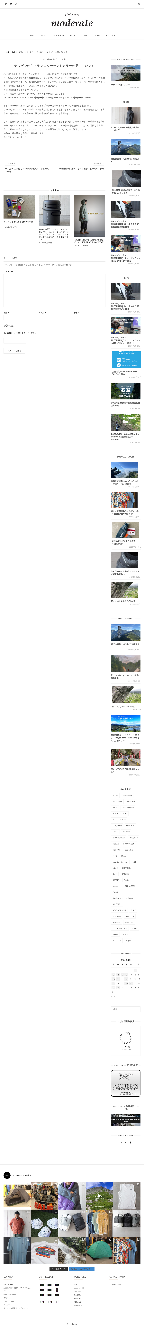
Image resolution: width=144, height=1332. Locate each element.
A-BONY (77, 1298)
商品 (64, 59)
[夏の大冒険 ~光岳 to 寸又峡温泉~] (125, 147)
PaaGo (126, 880)
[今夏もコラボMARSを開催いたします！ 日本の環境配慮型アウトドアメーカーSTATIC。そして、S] (72, 1250)
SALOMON (117, 904)
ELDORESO (117, 826)
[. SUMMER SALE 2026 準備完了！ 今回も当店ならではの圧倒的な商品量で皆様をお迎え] (44, 1196)
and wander (127, 796)
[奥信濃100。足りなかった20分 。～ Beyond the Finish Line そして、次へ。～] (125, 723)
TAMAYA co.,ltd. (115, 1284)
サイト (76, 313)
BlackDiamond (128, 808)
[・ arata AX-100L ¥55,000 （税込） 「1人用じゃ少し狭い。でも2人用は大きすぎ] (17, 1196)
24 (113, 988)
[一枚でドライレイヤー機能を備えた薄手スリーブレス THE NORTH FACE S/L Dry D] (126, 1196)
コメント (8, 271)
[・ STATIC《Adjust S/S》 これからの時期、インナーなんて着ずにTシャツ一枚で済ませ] (17, 1250)
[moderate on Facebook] (16, 4)
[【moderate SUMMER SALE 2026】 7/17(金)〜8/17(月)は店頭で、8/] (99, 1196)
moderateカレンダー (120, 84)
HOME (32, 35)
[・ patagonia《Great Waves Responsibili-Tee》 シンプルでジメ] (44, 1250)
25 (118, 988)
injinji (115, 856)
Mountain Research (120, 862)
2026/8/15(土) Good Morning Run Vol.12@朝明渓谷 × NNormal (125, 437)
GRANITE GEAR (119, 838)
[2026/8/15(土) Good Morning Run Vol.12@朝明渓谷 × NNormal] (125, 422)
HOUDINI (116, 850)
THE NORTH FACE (120, 928)
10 (113, 979)
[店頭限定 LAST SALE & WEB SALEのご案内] (126, 359)
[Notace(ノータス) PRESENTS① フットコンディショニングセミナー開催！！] (125, 243)
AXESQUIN (131, 802)
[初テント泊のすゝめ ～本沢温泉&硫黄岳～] (125, 663)
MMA (123, 856)
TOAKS (135, 928)
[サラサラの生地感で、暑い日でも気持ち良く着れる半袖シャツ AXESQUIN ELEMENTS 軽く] (17, 1223)
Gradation (58, 35)
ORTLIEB (125, 874)
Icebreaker (128, 850)
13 (126, 979)
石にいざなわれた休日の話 (123, 601)
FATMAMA (78, 1305)
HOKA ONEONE (129, 844)
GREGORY (134, 838)
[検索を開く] (139, 4)
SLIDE (133, 910)
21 (131, 983)
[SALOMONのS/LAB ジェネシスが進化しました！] (126, 178)
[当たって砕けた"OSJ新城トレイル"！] (125, 757)
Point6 (115, 892)
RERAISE (77, 1302)
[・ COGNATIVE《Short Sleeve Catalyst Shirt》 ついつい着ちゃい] (99, 1223)
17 (113, 983)
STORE (44, 35)
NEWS (97, 35)
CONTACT (110, 35)
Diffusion (77, 1291)
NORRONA (126, 868)
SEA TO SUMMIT (119, 910)
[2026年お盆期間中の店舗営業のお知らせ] (125, 391)
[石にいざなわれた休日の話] (126, 694)
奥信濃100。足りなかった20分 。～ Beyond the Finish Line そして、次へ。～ (125, 738)
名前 (6, 313)
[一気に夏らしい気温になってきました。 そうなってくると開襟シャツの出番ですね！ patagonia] (126, 1250)
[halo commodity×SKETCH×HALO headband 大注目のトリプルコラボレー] (44, 1223)
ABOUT (73, 35)
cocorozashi (79, 1288)
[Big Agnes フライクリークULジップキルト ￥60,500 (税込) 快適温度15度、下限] (72, 1196)
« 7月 (113, 996)
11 (118, 979)
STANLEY (116, 922)
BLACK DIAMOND (120, 814)
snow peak (129, 916)
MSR (134, 862)
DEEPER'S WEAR (119, 820)
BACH (115, 808)
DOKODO (78, 1295)
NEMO (115, 868)
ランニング (117, 941)
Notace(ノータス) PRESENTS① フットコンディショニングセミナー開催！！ (125, 258)
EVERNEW (130, 826)
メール (42, 313)
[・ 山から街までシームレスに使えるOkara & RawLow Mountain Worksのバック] (126, 1223)
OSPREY (116, 880)
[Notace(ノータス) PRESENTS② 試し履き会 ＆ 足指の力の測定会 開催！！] (125, 209)
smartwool (117, 916)
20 (126, 983)
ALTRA (115, 796)
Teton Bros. (129, 922)
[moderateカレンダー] (125, 73)
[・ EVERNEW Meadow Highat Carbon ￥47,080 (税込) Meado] (99, 1250)
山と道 (128, 941)
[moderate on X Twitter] (11, 4)
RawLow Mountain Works (123, 898)
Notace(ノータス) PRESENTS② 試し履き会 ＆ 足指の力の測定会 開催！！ (125, 224)
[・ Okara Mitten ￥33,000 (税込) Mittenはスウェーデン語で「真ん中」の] (72, 1223)
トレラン (126, 934)
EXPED (115, 832)
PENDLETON (130, 886)
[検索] (137, 1008)
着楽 (75, 1284)
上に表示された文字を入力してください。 (21, 333)
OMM (115, 874)
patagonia (117, 886)
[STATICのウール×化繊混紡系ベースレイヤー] (125, 115)
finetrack (126, 832)
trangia (115, 934)
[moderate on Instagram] (6, 4)
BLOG (85, 35)
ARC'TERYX (117, 802)
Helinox (116, 844)
